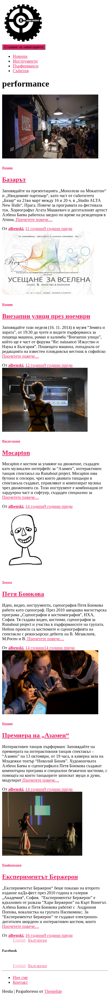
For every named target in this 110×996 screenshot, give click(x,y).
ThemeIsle (53, 991)
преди (48, 228)
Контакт (20, 982)
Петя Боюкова (23, 593)
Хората (7, 582)
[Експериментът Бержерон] (42, 854)
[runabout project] (23, 41)
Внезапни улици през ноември (46, 316)
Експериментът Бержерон (40, 876)
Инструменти (25, 61)
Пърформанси (25, 66)
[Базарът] (50, 157)
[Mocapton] (45, 430)
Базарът (14, 179)
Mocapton (16, 452)
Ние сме (20, 977)
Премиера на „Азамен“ (35, 735)
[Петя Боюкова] (24, 571)
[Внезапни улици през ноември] (48, 293)
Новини (20, 56)
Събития (21, 70)
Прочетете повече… (34, 219)
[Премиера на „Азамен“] (50, 713)
